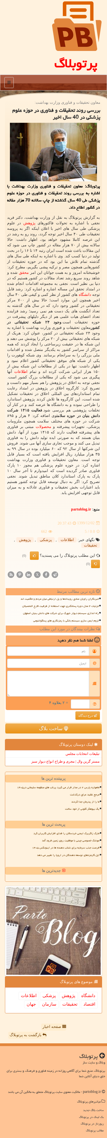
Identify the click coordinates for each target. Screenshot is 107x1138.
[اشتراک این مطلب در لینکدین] (28, 574)
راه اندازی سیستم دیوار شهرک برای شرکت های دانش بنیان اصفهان (61, 613)
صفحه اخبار (52, 1027)
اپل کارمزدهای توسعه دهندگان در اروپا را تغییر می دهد (68, 855)
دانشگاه (85, 295)
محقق (24, 273)
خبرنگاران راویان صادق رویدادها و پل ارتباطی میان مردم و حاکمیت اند (60, 599)
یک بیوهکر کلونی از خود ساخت (82, 809)
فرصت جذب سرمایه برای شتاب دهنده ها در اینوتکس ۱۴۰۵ (65, 847)
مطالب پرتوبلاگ (95, 1130)
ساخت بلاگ (51, 728)
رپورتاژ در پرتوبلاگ (92, 1123)
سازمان (49, 1004)
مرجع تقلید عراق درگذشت (84, 794)
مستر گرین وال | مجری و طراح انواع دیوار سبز (65, 761)
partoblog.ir (81, 509)
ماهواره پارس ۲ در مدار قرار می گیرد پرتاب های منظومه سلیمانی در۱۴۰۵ (58, 787)
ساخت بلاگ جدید (93, 1110)
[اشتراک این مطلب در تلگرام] (55, 574)
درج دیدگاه (86, 715)
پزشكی (46, 540)
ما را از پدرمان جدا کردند (85, 801)
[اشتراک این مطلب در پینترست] (20, 574)
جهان (31, 1004)
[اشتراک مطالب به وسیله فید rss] (11, 574)
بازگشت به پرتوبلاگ (26, 1035)
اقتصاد (89, 1004)
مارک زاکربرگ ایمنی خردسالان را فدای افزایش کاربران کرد (66, 833)
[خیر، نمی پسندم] (95, 564)
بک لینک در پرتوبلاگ (91, 1117)
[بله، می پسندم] (34, 556)
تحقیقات (90, 545)
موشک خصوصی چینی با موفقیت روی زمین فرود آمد (70, 840)
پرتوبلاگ (75, 63)
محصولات (43, 427)
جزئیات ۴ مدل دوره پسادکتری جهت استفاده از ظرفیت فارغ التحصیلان (60, 606)
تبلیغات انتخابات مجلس (83, 754)
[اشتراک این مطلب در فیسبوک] (46, 574)
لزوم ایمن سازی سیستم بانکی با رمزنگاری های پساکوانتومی (66, 620)
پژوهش (29, 223)
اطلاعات (20, 372)
